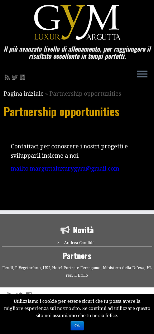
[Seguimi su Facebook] (23, 77)
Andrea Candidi (78, 242)
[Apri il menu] (142, 74)
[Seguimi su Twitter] (16, 77)
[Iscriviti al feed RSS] (8, 77)
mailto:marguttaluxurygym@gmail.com (65, 168)
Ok (77, 325)
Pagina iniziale (24, 93)
